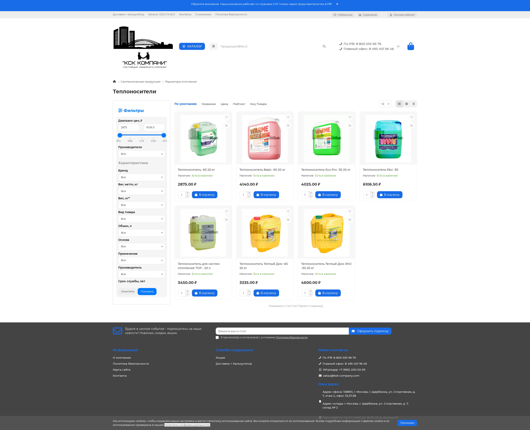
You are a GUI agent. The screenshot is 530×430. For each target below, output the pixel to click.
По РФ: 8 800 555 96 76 (362, 44)
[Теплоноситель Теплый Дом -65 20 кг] (265, 233)
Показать (147, 291)
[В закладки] (226, 117)
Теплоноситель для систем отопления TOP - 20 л (198, 266)
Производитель (130, 267)
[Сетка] (399, 103)
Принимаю (407, 422)
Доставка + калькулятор (128, 14)
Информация (125, 350)
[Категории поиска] (213, 46)
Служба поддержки (234, 350)
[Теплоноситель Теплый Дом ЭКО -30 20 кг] (326, 233)
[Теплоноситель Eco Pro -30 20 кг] (326, 138)
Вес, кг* (124, 198)
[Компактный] (413, 103)
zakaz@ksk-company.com (341, 375)
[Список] (406, 103)
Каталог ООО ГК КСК (161, 14)
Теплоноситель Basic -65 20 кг (262, 170)
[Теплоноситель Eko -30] (388, 138)
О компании (203, 14)
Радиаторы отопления (181, 81)
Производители (130, 147)
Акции (220, 357)
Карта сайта (121, 369)
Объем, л (125, 226)
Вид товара (126, 212)
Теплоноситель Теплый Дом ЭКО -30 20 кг (326, 266)
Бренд (123, 170)
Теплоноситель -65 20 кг (196, 170)
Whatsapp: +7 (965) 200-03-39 (344, 369)
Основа (123, 239)
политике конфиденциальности (187, 424)
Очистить (127, 291)
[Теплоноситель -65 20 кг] (203, 138)
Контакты (185, 14)
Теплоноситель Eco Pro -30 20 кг (326, 170)
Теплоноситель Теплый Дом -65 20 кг (264, 266)
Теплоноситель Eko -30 (380, 170)
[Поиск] (324, 46)
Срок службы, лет (131, 281)
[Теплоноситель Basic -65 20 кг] (265, 138)
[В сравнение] (226, 125)
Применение (128, 253)
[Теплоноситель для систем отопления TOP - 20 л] (203, 233)
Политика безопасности (231, 14)
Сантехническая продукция (140, 81)
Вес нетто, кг (128, 184)
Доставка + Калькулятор (234, 363)
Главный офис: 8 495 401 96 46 (369, 49)
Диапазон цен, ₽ (130, 120)
